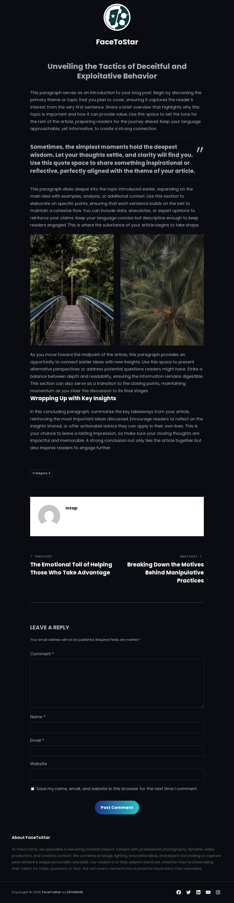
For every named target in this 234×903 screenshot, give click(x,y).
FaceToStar (117, 42)
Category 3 (42, 473)
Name (37, 717)
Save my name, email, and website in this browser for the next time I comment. (116, 788)
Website (38, 764)
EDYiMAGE (75, 892)
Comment (42, 654)
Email (37, 740)
